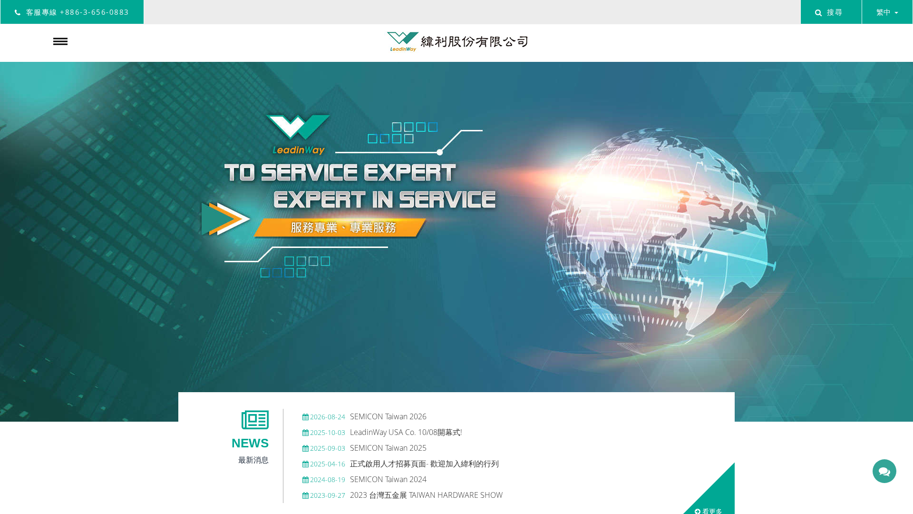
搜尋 (835, 12)
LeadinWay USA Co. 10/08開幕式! (386, 432)
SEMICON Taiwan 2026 (368, 416)
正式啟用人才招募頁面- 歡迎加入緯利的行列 (404, 463)
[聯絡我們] (884, 471)
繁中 (883, 12)
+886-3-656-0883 (94, 12)
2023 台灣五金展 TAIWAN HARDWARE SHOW (406, 495)
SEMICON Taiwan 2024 (368, 479)
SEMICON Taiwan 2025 (368, 448)
